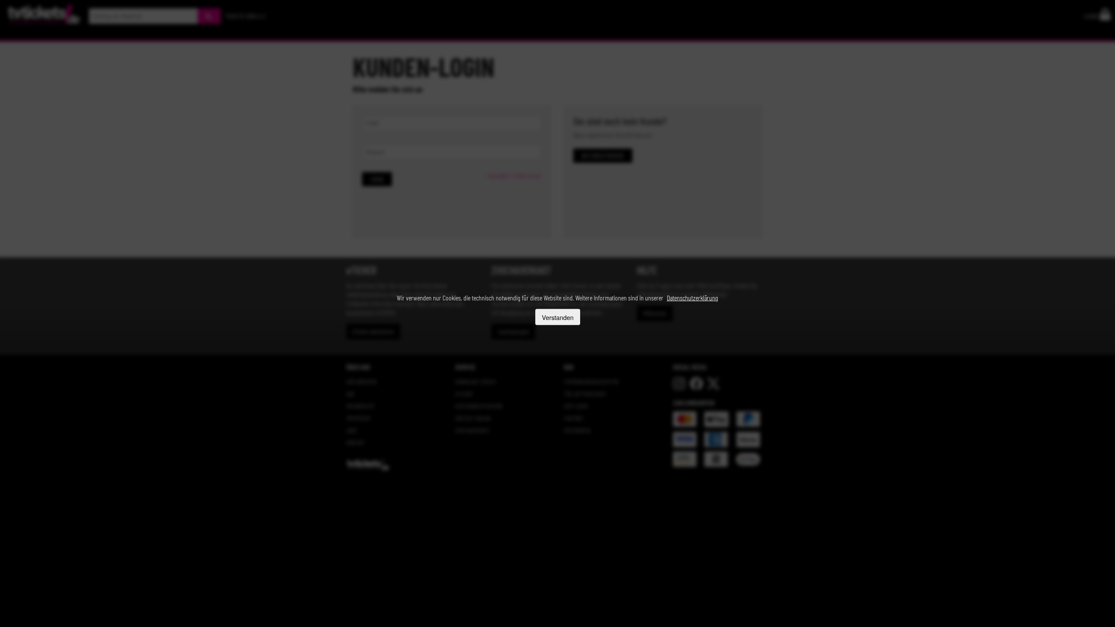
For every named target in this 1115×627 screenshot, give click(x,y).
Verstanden (558, 316)
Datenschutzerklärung (692, 297)
